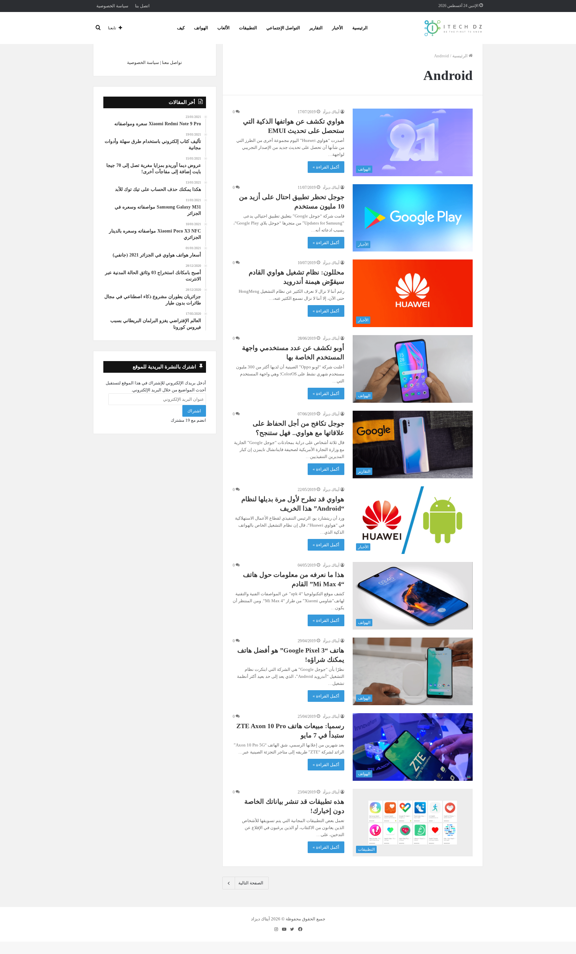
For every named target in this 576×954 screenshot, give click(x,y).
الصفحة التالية (250, 882)
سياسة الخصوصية (112, 5)
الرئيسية (360, 27)
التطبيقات (248, 27)
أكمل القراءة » (326, 167)
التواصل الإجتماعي (283, 27)
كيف (181, 27)
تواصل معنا (172, 62)
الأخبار (337, 27)
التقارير (316, 27)
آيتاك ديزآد (331, 112)
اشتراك (194, 410)
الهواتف (201, 27)
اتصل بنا (142, 5)
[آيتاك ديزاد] (453, 28)
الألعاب (223, 27)
